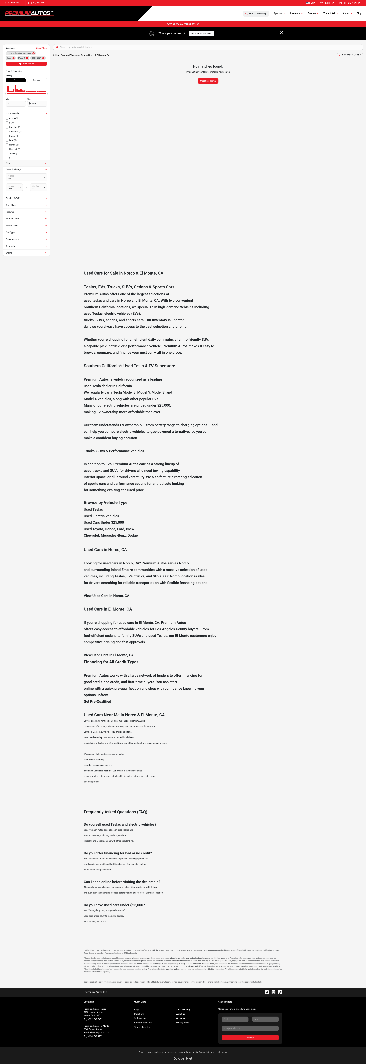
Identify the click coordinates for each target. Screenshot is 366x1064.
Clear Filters (41, 48)
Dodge (133, 535)
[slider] (5, 93)
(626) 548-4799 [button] (95, 1036)
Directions (139, 1014)
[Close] (281, 32)
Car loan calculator (143, 1022)
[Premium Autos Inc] (29, 13)
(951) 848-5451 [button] (38, 2)
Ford (120, 529)
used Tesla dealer (98, 386)
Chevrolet (91, 535)
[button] (14, 3)
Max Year (35, 186)
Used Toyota (93, 529)
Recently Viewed (351, 3)
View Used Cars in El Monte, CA (109, 655)
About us (180, 1014)
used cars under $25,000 (95, 916)
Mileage (10, 176)
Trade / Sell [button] (329, 13)
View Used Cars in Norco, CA (106, 596)
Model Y (143, 392)
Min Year (11, 186)
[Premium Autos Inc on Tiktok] (279, 992)
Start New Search (208, 81)
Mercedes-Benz (113, 535)
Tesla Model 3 (124, 392)
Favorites (328, 3)
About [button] (346, 13)
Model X (90, 399)
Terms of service (142, 1027)
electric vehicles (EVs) (122, 313)
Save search (28, 63)
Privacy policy (182, 1022)
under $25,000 (158, 405)
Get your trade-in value (201, 33)
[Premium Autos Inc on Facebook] (265, 992)
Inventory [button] (295, 13)
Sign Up (250, 1037)
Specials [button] (278, 13)
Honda (110, 529)
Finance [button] (312, 13)
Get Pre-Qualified (97, 701)
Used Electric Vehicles (101, 516)
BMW (130, 529)
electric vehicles (91, 835)
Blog (359, 13)
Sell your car (140, 1018)
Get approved (182, 1018)
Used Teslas (93, 509)
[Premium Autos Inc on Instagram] (272, 992)
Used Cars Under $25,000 (104, 522)
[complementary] (357, 1055)
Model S (158, 392)
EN (312, 3)
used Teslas (93, 313)
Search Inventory (257, 13)
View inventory (183, 1009)
